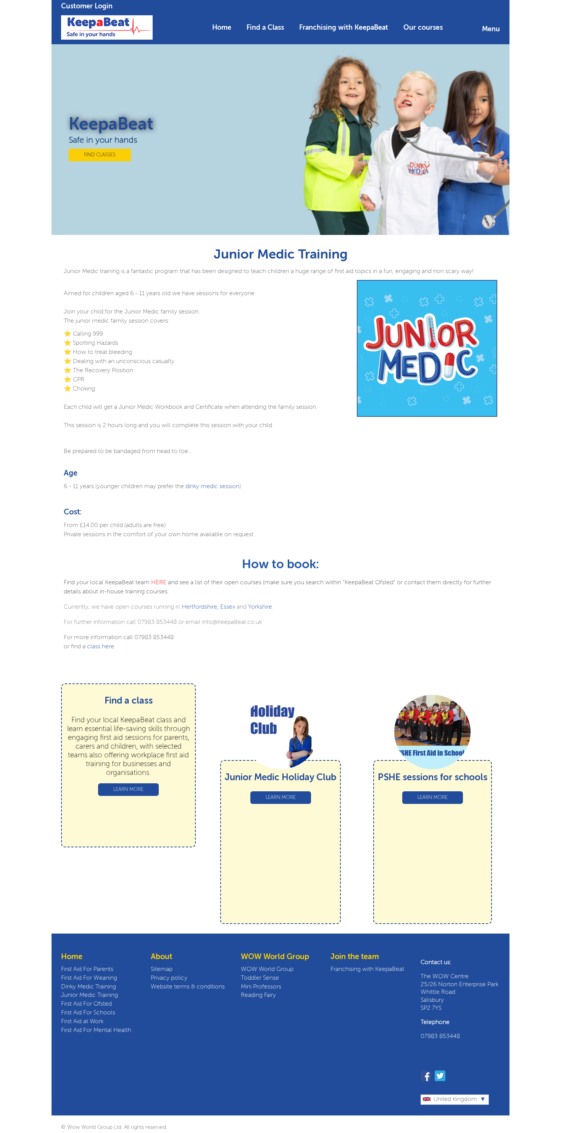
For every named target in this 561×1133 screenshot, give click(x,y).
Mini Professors (261, 987)
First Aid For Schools (88, 1013)
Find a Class (265, 27)
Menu (491, 29)
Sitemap (161, 969)
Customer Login (87, 6)
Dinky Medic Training (88, 987)
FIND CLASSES (100, 155)
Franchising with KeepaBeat (343, 27)
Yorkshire (260, 607)
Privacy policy (169, 978)
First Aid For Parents (87, 969)
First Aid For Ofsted (86, 1004)
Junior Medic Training (89, 995)
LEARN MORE (128, 789)
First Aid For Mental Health (96, 1030)
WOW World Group (267, 969)
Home (221, 27)
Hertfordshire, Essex (208, 607)
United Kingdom (455, 1099)
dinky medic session (211, 487)
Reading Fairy (258, 995)
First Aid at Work (82, 1022)
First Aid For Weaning (89, 978)
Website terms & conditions (188, 987)
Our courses (423, 27)
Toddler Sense (260, 978)
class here (100, 647)
